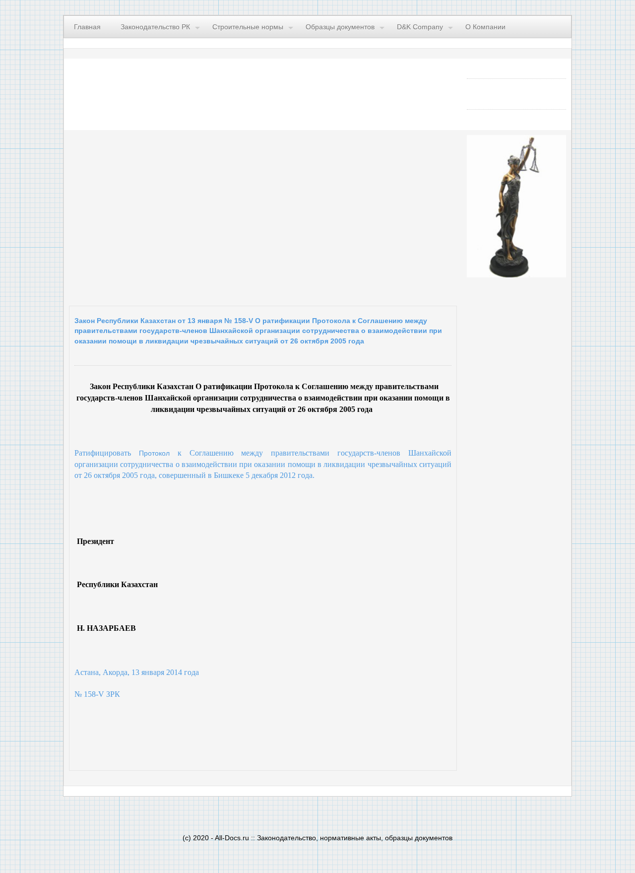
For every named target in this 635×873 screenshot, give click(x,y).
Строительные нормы (247, 27)
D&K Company (420, 27)
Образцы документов (340, 27)
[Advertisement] (191, 215)
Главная (87, 27)
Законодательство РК (155, 27)
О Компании (485, 27)
